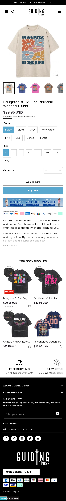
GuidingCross (14, 491)
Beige (8, 129)
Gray (33, 129)
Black (21, 129)
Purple (43, 137)
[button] (6, 11)
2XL (38, 152)
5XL (7, 160)
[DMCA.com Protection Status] (9, 499)
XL (29, 152)
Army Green (48, 129)
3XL (47, 152)
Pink (7, 137)
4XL (57, 152)
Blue (18, 137)
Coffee (30, 137)
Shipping (7, 116)
